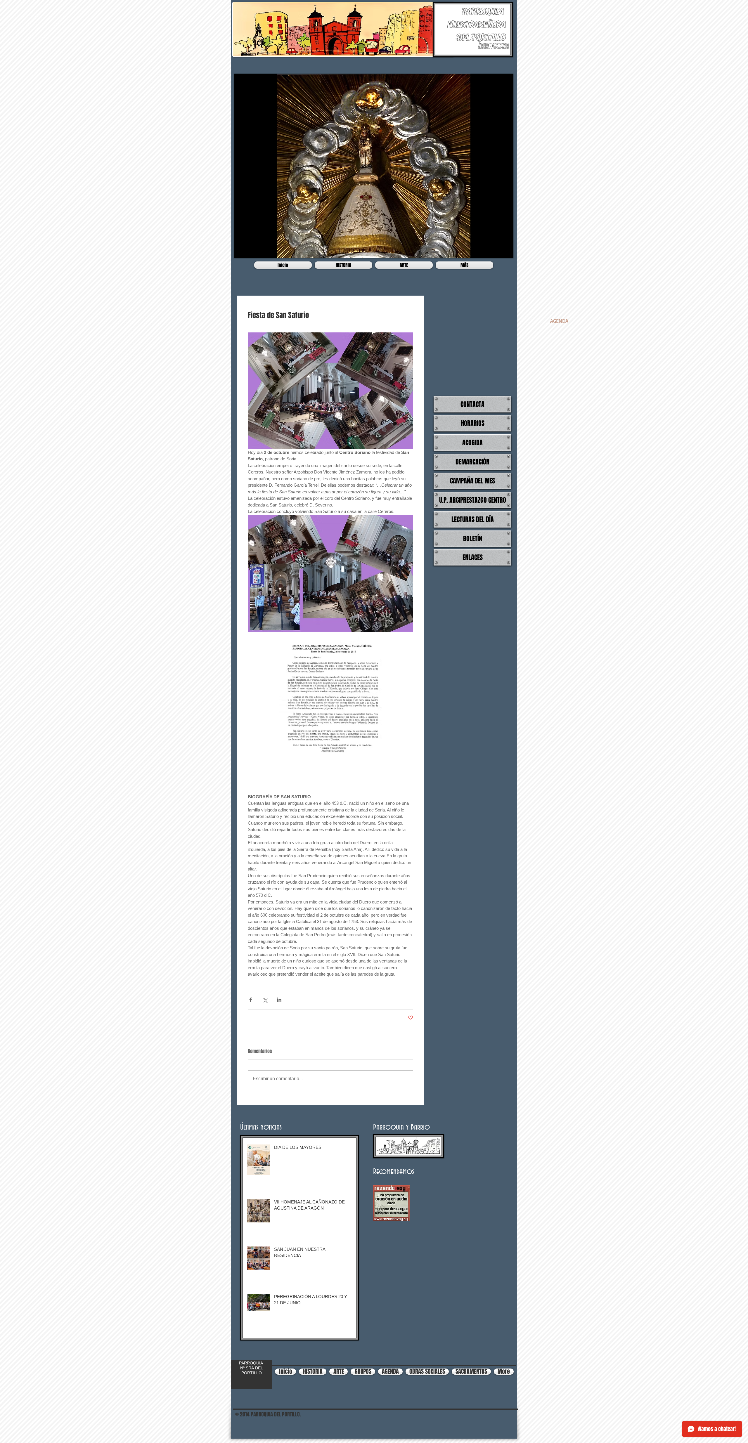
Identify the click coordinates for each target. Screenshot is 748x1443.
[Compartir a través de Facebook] (250, 1000)
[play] (505, 249)
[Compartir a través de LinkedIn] (279, 1000)
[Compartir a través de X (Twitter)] (265, 1000)
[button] (373, 166)
